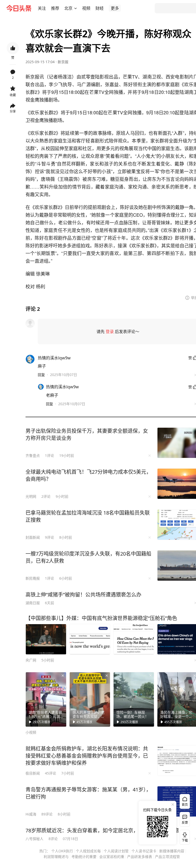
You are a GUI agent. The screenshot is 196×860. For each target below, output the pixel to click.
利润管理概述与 (56, 856)
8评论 (53, 838)
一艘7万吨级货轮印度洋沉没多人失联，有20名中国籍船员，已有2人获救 (88, 557)
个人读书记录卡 (143, 850)
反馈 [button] (185, 822)
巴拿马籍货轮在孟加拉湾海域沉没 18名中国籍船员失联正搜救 (88, 516)
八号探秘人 (34, 838)
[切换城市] (75, 8)
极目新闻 (33, 773)
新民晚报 (33, 578)
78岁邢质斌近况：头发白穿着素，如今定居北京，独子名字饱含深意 (102, 830)
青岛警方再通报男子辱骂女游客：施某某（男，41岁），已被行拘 (88, 793)
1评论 (49, 455)
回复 (41, 374)
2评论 (46, 496)
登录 (110, 331)
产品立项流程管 (167, 856)
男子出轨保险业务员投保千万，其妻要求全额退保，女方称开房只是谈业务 (87, 434)
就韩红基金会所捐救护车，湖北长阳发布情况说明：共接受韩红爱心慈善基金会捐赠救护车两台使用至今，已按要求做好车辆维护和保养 (87, 755)
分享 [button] (13, 111)
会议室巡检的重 (111, 856)
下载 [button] (184, 836)
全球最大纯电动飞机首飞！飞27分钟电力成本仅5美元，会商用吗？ (88, 475)
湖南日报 (33, 602)
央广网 (31, 660)
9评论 (49, 537)
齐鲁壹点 (33, 455)
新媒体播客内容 (171, 850)
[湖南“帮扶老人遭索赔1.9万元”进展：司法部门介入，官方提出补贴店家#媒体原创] (46, 699)
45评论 (50, 773)
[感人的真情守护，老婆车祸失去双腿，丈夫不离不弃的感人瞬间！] (90, 699)
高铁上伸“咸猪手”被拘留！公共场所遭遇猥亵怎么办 (83, 594)
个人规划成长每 (88, 850)
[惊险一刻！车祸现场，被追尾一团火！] (134, 699)
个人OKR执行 (62, 850)
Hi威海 (31, 814)
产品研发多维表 (139, 856)
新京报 (63, 61)
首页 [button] (185, 804)
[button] (42, 8)
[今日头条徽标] (19, 8)
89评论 (47, 814)
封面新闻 (33, 537)
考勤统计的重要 (83, 856)
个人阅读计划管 (116, 850)
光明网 (31, 496)
